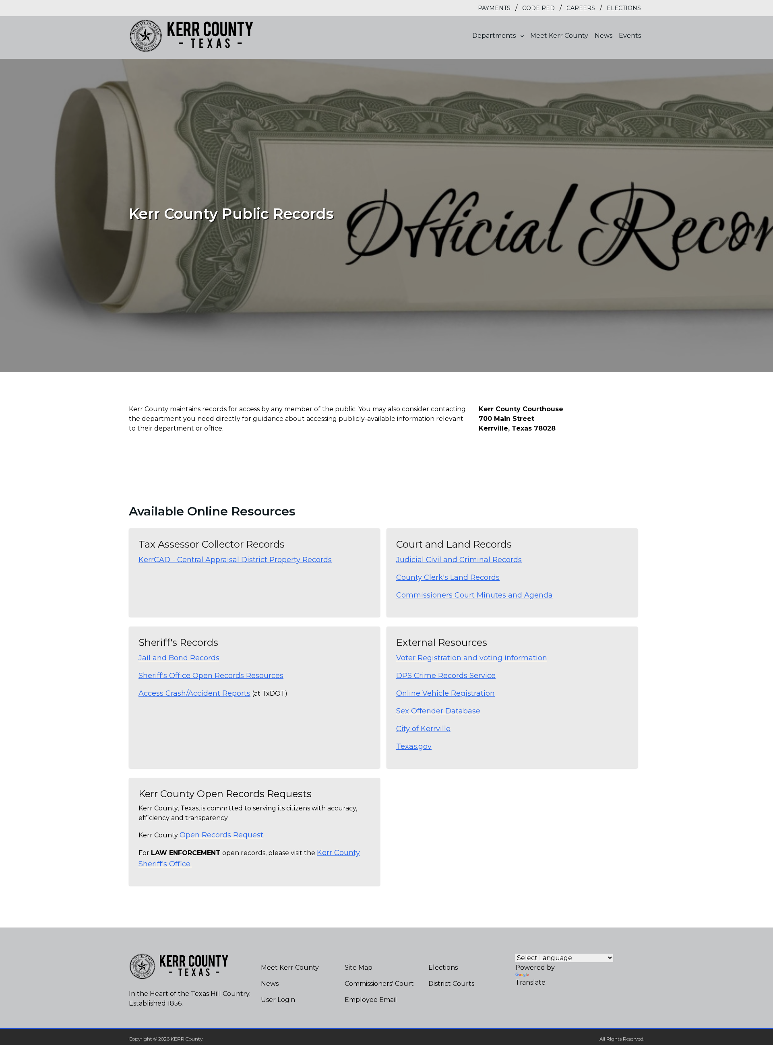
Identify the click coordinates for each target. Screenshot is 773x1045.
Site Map (358, 967)
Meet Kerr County (559, 35)
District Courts (451, 983)
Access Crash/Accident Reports (194, 693)
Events (630, 35)
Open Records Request (221, 835)
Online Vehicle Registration (445, 693)
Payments (494, 8)
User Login (278, 1000)
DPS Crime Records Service (446, 675)
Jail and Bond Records (178, 657)
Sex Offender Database (438, 711)
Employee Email (371, 1000)
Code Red (538, 8)
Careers (580, 8)
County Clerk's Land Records (448, 577)
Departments (494, 35)
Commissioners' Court (379, 983)
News (603, 35)
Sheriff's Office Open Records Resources (210, 675)
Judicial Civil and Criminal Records (459, 559)
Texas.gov (414, 746)
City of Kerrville (423, 728)
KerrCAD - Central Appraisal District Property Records (235, 559)
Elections (624, 8)
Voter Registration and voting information (471, 657)
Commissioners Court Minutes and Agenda (474, 595)
